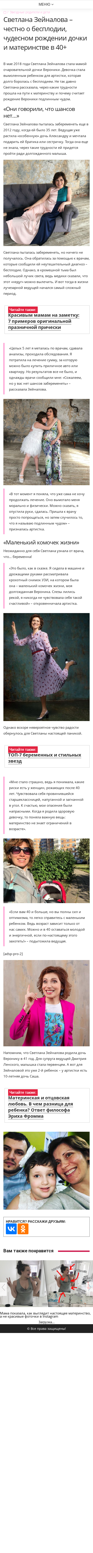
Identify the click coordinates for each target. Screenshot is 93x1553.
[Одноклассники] (23, 1228)
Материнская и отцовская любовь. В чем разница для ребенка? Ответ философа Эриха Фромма (40, 1107)
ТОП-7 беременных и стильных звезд (44, 758)
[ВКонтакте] (11, 1228)
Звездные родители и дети (30, 12)
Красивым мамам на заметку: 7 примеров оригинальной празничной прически (43, 321)
